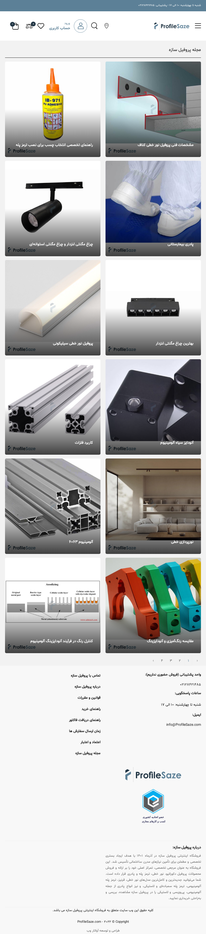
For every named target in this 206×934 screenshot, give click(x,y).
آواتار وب (92, 930)
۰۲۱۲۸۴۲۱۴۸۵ (190, 685)
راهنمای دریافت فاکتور (84, 720)
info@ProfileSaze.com (183, 725)
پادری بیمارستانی (180, 244)
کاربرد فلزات (84, 442)
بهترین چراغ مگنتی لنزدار (174, 343)
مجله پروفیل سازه (87, 753)
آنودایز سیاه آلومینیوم (176, 442)
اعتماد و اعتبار (90, 742)
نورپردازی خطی (182, 542)
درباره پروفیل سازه (87, 686)
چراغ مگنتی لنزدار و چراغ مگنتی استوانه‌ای (61, 244)
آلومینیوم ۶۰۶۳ (81, 542)
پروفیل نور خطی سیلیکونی (73, 343)
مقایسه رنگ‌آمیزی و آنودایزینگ (170, 641)
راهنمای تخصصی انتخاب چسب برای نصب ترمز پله (54, 145)
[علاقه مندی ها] (40, 26)
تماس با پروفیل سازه (85, 675)
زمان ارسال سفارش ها (84, 731)
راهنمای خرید (91, 709)
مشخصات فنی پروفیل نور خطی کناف (165, 145)
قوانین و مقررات (89, 697)
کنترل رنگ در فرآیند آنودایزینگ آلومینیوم (61, 641)
